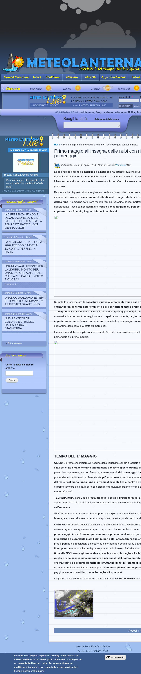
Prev (3, 88)
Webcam (72, 77)
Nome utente (125, 96)
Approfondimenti (114, 77)
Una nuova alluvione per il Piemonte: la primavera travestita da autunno (24, 301)
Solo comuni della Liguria (107, 119)
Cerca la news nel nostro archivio (20, 366)
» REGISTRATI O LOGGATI (44, 105)
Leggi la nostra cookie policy (29, 671)
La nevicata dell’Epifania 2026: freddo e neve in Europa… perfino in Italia (23, 246)
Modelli (91, 77)
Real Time (52, 77)
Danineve (121, 165)
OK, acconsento (115, 657)
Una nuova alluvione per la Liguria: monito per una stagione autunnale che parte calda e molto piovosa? (24, 273)
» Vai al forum (37, 191)
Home (57, 144)
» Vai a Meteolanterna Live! (89, 105)
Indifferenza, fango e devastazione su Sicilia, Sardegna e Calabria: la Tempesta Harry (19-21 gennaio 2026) (23, 221)
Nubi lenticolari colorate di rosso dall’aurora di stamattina (19, 323)
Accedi (133, 630)
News (37, 77)
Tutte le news (15, 343)
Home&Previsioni (15, 77)
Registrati (125, 105)
